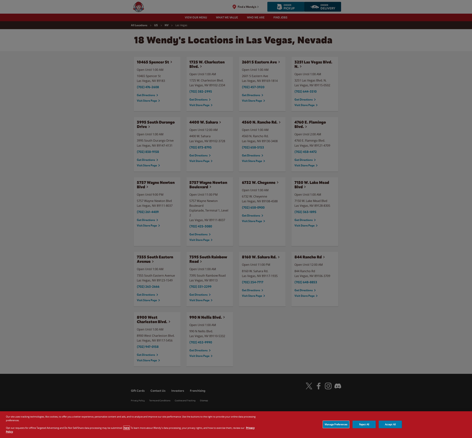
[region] (236, 424)
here (126, 428)
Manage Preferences (336, 424)
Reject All (364, 424)
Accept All (390, 424)
